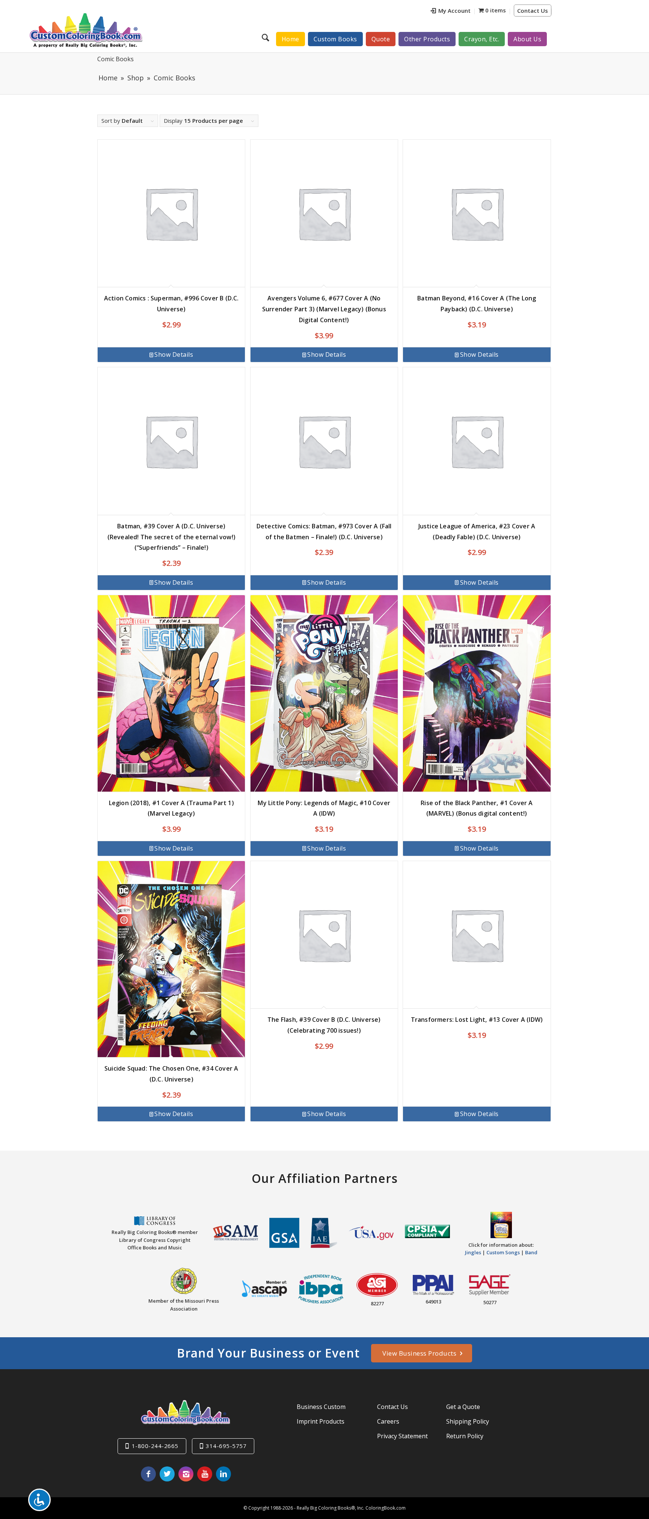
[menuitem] (451, 11)
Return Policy (464, 1436)
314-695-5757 (226, 1446)
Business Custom (321, 1407)
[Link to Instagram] (185, 1473)
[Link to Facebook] (148, 1473)
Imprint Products (320, 1421)
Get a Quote (463, 1407)
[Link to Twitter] (167, 1473)
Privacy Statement (402, 1436)
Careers (388, 1421)
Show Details (173, 354)
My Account (454, 10)
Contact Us (532, 10)
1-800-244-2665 (155, 1446)
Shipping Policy (467, 1421)
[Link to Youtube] (204, 1473)
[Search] (266, 37)
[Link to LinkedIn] (223, 1473)
